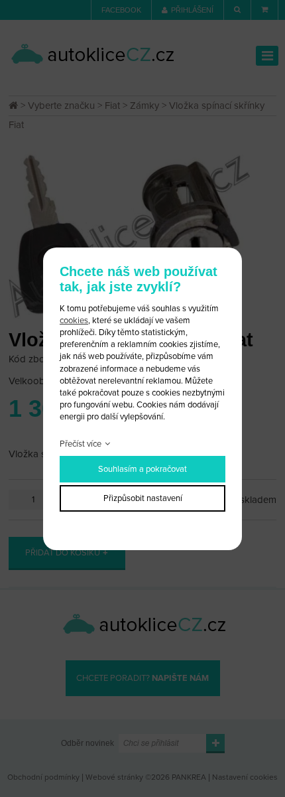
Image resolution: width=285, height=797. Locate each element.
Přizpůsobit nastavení (142, 498)
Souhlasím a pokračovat (142, 469)
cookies (74, 320)
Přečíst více (80, 444)
